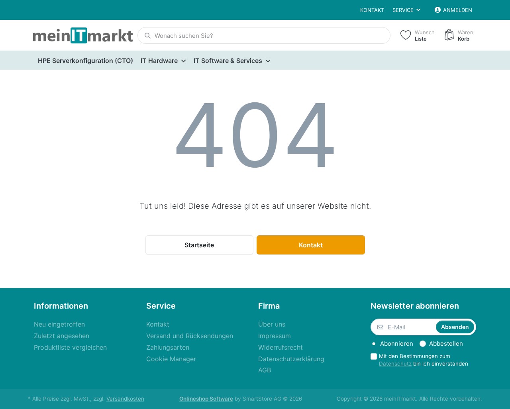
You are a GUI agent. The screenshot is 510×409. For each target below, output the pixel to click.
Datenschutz (395, 363)
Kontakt (372, 10)
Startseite (199, 245)
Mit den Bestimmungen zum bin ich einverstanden (423, 360)
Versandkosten (125, 398)
